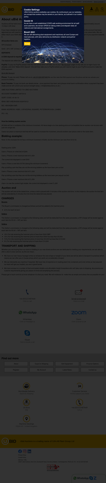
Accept (27, 43)
